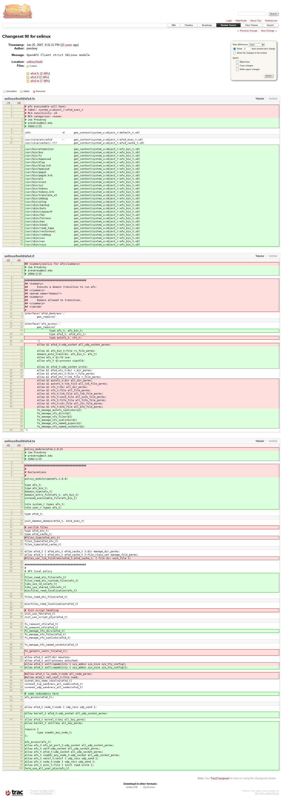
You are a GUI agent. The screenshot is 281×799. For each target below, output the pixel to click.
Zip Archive (149, 787)
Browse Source (228, 25)
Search (270, 25)
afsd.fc (35, 73)
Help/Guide (241, 20)
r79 (8, 103)
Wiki (174, 25)
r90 (19, 103)
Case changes (246, 66)
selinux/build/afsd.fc (19, 98)
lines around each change (263, 49)
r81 (8, 260)
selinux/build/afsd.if (19, 256)
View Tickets (251, 25)
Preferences (271, 20)
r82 (8, 445)
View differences (240, 44)
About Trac (255, 20)
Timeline (189, 25)
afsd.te (35, 81)
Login (229, 20)
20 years (66, 45)
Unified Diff (131, 787)
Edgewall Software (43, 793)
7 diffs (45, 81)
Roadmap (207, 25)
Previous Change (249, 30)
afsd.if (35, 77)
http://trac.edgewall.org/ (267, 793)
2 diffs (45, 73)
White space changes (250, 69)
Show (239, 49)
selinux (43, 36)
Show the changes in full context (251, 53)
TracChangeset (220, 778)
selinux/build (34, 61)
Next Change (267, 30)
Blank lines (245, 62)
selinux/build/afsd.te (19, 441)
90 (27, 36)
